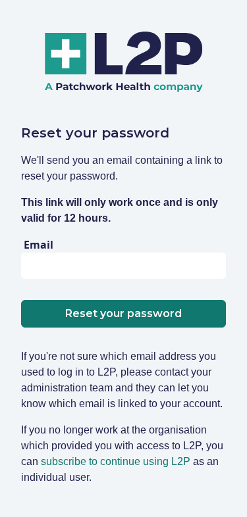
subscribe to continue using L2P (115, 461)
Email (38, 244)
